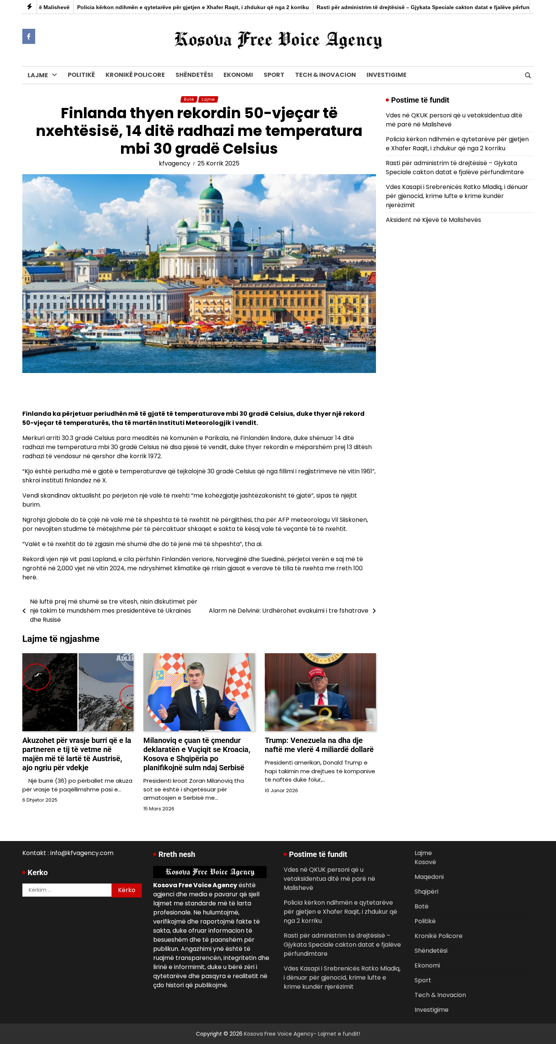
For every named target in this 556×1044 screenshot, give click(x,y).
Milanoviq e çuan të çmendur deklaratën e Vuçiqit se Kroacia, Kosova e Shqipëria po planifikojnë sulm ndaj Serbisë (196, 754)
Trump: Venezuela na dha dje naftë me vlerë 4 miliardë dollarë (319, 745)
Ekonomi (238, 74)
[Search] (528, 75)
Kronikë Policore (135, 74)
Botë (35, 138)
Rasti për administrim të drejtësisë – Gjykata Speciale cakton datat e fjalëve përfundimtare (406, 7)
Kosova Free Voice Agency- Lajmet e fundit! (302, 1034)
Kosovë (39, 91)
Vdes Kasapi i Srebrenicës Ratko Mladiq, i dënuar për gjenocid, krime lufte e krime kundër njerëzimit (457, 196)
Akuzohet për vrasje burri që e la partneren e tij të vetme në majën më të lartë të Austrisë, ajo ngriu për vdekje (76, 754)
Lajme (38, 75)
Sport (274, 74)
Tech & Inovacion (325, 74)
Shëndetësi (194, 74)
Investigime (387, 74)
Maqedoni (42, 107)
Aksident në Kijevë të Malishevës (433, 219)
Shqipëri (40, 122)
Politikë (81, 74)
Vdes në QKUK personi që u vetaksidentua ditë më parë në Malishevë (329, 878)
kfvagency (174, 163)
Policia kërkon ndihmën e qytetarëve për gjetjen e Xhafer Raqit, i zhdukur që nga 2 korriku (167, 7)
